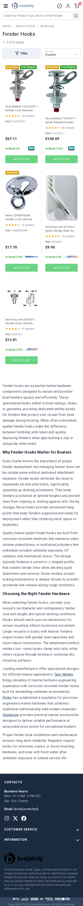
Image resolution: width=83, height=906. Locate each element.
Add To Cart (21, 159)
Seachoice (11, 715)
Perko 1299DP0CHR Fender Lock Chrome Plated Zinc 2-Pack (18, 219)
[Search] (75, 16)
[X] (15, 818)
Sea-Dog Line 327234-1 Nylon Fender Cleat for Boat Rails (60, 230)
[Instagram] (6, 818)
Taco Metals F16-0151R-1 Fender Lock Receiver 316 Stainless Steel (21, 110)
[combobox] (41, 16)
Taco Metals (63, 674)
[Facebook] (23, 818)
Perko (7, 698)
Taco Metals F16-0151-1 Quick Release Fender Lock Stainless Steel (60, 122)
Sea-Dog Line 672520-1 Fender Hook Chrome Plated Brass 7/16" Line (20, 323)
